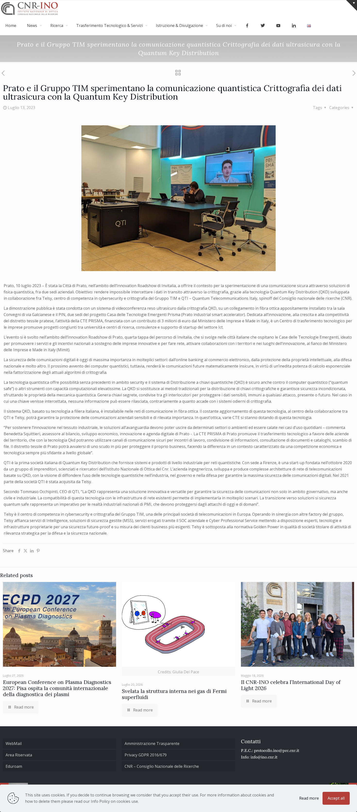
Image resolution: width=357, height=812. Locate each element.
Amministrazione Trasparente (152, 743)
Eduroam (14, 766)
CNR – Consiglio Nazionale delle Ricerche (162, 766)
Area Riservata (19, 755)
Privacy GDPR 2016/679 (146, 755)
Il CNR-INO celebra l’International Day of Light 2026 (290, 685)
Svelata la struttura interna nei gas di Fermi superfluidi (174, 694)
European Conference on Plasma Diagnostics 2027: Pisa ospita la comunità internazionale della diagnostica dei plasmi (57, 688)
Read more (309, 798)
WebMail (14, 743)
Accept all (336, 798)
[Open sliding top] (351, 5)
